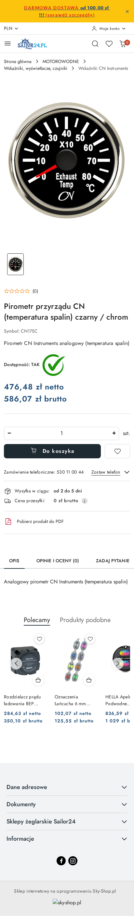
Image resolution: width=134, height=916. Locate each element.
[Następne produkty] (118, 663)
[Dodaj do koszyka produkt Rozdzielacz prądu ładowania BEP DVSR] (38, 680)
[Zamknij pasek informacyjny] (127, 11)
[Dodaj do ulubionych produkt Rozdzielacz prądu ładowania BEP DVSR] (39, 639)
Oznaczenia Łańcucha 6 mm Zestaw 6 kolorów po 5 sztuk (76, 699)
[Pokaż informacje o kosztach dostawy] (84, 500)
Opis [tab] (14, 560)
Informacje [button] (20, 838)
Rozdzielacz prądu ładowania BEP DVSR (22, 699)
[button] (21, 291)
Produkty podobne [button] (85, 620)
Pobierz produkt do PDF (40, 521)
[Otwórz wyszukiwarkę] (95, 43)
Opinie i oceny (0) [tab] (57, 560)
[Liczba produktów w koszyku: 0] (122, 43)
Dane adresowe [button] (27, 787)
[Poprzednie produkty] (16, 663)
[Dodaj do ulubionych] (117, 451)
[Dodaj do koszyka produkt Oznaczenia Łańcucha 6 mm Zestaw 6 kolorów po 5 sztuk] (89, 680)
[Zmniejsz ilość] (9, 433)
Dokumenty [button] (21, 804)
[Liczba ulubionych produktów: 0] (109, 43)
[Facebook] (61, 860)
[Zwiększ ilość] (114, 433)
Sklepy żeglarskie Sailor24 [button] (41, 821)
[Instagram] (72, 860)
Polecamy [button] (37, 620)
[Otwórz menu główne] (7, 43)
